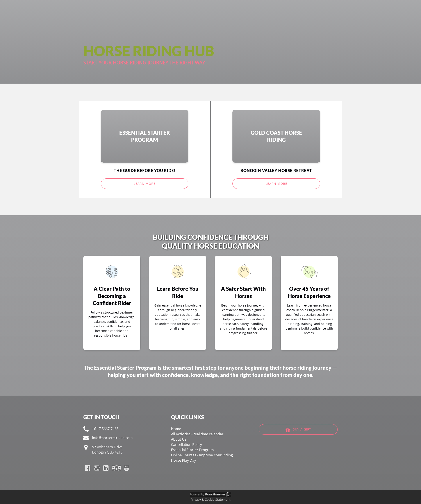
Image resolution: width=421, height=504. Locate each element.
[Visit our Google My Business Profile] (97, 468)
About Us (178, 439)
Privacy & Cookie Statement (210, 499)
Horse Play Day (183, 460)
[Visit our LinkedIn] (106, 468)
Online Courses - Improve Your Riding (202, 455)
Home (176, 428)
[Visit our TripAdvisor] (116, 468)
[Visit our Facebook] (87, 468)
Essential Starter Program (125, 367)
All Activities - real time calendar (197, 434)
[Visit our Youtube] (126, 468)
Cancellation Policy (186, 444)
